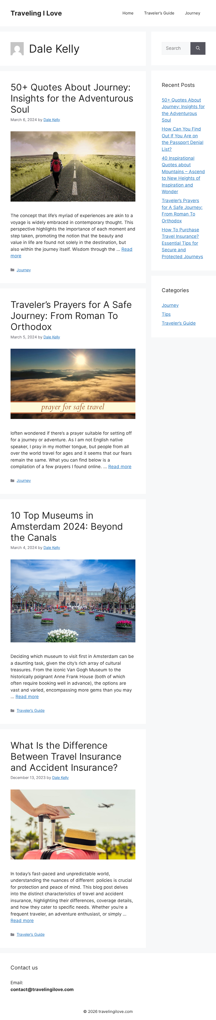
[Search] (197, 48)
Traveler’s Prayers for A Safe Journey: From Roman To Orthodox (71, 315)
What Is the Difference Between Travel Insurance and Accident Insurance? (66, 756)
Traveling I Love (36, 13)
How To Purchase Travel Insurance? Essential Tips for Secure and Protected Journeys (182, 243)
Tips (166, 314)
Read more (119, 466)
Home (128, 13)
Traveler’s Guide (159, 13)
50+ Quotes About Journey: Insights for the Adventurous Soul (72, 98)
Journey (192, 13)
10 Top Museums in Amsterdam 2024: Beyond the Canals (67, 526)
